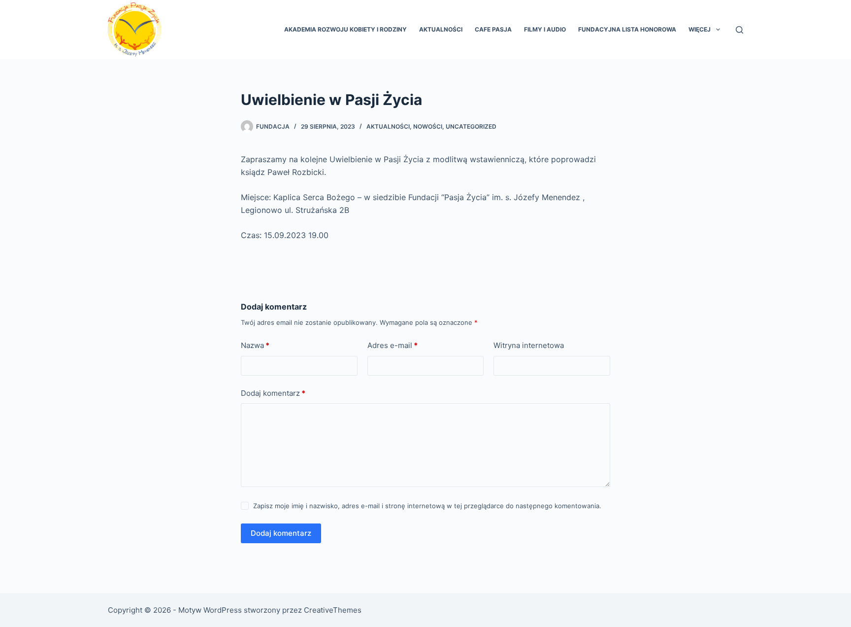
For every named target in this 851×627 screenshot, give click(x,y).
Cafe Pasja (493, 29)
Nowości (427, 126)
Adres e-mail (392, 345)
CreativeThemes (332, 610)
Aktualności (440, 29)
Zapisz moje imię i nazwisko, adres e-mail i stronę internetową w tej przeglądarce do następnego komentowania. (427, 506)
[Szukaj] (739, 30)
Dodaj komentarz (273, 393)
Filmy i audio (545, 29)
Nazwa (255, 345)
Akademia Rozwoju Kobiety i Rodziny (345, 29)
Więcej (699, 29)
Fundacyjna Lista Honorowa (627, 29)
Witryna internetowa (528, 345)
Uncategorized (471, 126)
